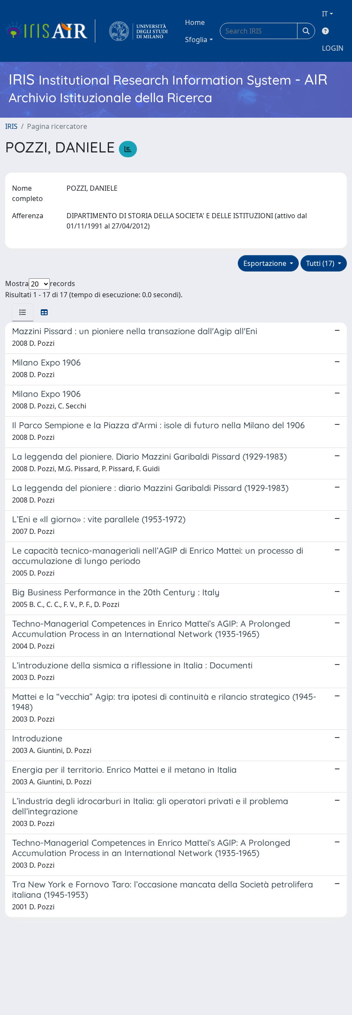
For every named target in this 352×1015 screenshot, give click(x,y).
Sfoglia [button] (196, 39)
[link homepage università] (138, 31)
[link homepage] (50, 31)
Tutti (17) (321, 263)
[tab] (22, 312)
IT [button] (325, 13)
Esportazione (265, 263)
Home (195, 22)
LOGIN (332, 48)
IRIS (11, 126)
